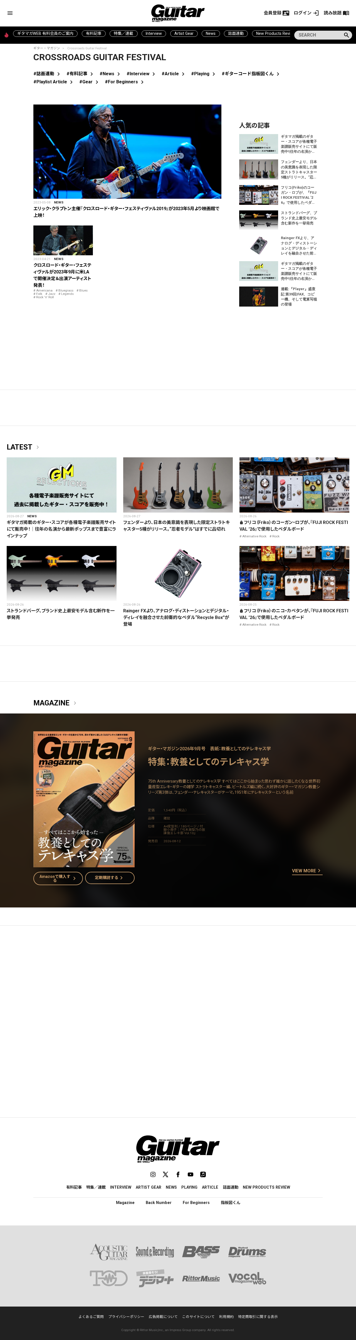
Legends (67, 294)
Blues (83, 290)
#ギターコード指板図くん (251, 73)
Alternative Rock (254, 536)
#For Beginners (125, 81)
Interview (154, 33)
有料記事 (94, 33)
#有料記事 (80, 73)
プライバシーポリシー (126, 1317)
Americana (44, 290)
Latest (24, 447)
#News (111, 73)
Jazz (51, 294)
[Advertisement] (178, 982)
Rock (276, 536)
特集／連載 (123, 33)
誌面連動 (236, 33)
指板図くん (230, 1202)
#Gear (89, 81)
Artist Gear (184, 33)
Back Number (159, 1202)
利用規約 (226, 1317)
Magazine (55, 703)
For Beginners (196, 1202)
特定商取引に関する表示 (258, 1317)
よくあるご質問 (91, 1317)
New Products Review (275, 33)
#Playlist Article (54, 81)
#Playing (204, 73)
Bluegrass (65, 290)
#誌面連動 (47, 73)
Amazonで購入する (58, 878)
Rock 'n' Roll (45, 297)
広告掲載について (163, 1317)
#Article (174, 73)
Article (210, 1187)
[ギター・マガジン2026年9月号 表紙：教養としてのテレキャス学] (84, 863)
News (211, 33)
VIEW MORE (307, 871)
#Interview (142, 73)
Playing (189, 1187)
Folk (39, 294)
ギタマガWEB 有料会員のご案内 (45, 33)
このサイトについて (198, 1317)
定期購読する (110, 878)
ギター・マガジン (46, 48)
